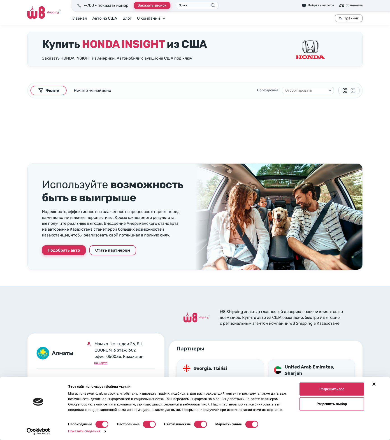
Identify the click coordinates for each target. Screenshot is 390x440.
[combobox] (305, 90)
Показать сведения (84, 431)
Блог (127, 18)
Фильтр (52, 90)
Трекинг (351, 18)
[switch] (149, 424)
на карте (100, 363)
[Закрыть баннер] (374, 384)
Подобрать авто (64, 250)
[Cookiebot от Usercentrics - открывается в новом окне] (38, 431)
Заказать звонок (152, 5)
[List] (353, 90)
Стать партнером (112, 250)
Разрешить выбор (332, 404)
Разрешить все (331, 389)
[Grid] (345, 90)
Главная (79, 18)
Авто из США (104, 18)
